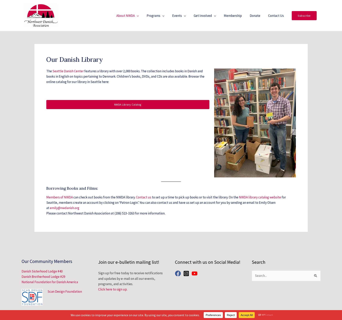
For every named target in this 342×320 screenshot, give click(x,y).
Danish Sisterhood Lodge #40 (42, 271)
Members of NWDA (59, 197)
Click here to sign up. (112, 289)
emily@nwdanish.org (64, 208)
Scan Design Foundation (65, 291)
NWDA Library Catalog (128, 104)
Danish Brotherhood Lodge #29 (43, 276)
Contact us (143, 197)
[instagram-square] (187, 273)
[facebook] (179, 273)
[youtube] (195, 273)
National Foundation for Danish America (50, 282)
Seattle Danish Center (68, 71)
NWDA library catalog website (260, 197)
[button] (304, 15)
